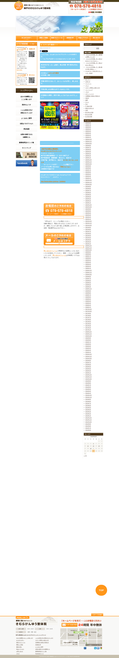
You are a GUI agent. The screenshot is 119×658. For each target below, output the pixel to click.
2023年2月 (88, 200)
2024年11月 (88, 162)
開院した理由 (43, 38)
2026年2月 (88, 135)
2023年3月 (88, 198)
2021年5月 (88, 235)
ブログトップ (88, 44)
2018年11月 (88, 288)
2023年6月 (88, 192)
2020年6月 (88, 258)
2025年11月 (88, 141)
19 (90, 448)
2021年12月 (88, 221)
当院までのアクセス (26, 123)
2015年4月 (88, 368)
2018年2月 (88, 305)
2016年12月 (88, 331)
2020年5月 (88, 260)
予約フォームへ (65, 166)
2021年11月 (88, 223)
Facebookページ (39, 653)
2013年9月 (88, 399)
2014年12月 (88, 374)
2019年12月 (88, 270)
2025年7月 (88, 147)
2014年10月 (88, 379)
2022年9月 (88, 209)
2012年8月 (88, 426)
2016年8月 (88, 340)
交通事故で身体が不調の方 (92, 96)
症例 (86, 110)
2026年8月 (88, 123)
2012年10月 (88, 422)
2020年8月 (88, 254)
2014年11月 (88, 377)
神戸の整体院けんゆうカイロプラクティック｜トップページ (31, 635)
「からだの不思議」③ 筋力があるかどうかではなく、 (26, 75)
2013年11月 (88, 397)
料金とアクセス (83, 38)
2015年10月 (88, 358)
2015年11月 (88, 356)
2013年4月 (88, 409)
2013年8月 (88, 401)
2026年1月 (88, 137)
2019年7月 (88, 278)
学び (86, 104)
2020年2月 (88, 266)
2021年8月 (88, 229)
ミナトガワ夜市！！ (50, 45)
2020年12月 (88, 245)
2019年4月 (88, 284)
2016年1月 (88, 352)
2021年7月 (88, 231)
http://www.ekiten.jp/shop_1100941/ (53, 181)
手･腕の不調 (88, 106)
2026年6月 (88, 127)
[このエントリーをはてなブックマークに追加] (98, 648)
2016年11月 (88, 334)
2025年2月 (88, 155)
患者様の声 (70, 38)
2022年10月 (88, 207)
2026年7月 (88, 125)
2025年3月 (88, 153)
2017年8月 (88, 315)
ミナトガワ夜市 (53, 73)
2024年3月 (88, 176)
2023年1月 (88, 202)
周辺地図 (26, 129)
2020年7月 (88, 256)
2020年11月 (88, 248)
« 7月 (85, 455)
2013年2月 (88, 413)
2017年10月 (88, 311)
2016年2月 (88, 350)
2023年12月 (88, 180)
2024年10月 (88, 164)
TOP (101, 590)
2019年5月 (88, 282)
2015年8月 (88, 360)
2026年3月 (88, 133)
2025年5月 (88, 149)
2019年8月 (88, 276)
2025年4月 (88, 151)
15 (99, 446)
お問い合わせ (19, 651)
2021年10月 (88, 225)
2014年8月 (88, 383)
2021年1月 (88, 243)
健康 (86, 100)
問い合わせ (96, 38)
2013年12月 (88, 395)
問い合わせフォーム (50, 251)
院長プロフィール (57, 38)
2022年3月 (88, 215)
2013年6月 (88, 405)
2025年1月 (88, 157)
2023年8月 (88, 188)
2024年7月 (88, 170)
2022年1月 (88, 219)
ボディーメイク (89, 94)
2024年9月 (88, 166)
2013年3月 (88, 411)
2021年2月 (88, 241)
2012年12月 (88, 417)
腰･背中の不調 (89, 112)
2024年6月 (88, 172)
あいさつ (87, 79)
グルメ (87, 85)
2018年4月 (88, 301)
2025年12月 (88, 139)
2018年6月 (88, 297)
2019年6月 (88, 280)
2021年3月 (88, 239)
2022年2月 (88, 217)
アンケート (88, 83)
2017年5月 (88, 321)
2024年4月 (88, 174)
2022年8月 (88, 211)
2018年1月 (88, 307)
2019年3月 (88, 286)
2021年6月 (88, 233)
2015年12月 (88, 354)
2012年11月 (88, 420)
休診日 (87, 98)
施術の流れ (19, 647)
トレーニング (89, 90)
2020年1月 (88, 268)
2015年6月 (88, 364)
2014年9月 (88, 381)
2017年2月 (88, 327)
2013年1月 (88, 415)
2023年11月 (88, 182)
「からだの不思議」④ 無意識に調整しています (26, 49)
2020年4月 (88, 262)
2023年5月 (88, 194)
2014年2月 (88, 393)
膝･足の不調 (88, 114)
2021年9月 (88, 227)
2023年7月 (88, 190)
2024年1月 (88, 178)
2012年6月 (88, 430)
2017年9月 (88, 313)
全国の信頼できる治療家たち (26, 136)
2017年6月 (88, 319)
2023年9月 (88, 186)
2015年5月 (88, 366)
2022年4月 (88, 213)
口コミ (87, 102)
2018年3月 (88, 303)
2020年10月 (88, 250)
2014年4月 (88, 391)
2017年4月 (88, 323)
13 (93, 446)
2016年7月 (88, 342)
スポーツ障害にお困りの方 (92, 88)
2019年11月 (88, 272)
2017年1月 (88, 329)
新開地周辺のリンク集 (26, 142)
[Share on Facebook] (40, 51)
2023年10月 (88, 184)
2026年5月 (88, 129)
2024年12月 (88, 160)
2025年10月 (88, 143)
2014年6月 (88, 387)
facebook (26, 163)
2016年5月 (88, 344)
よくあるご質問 (26, 118)
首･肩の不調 (88, 116)
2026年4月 (88, 131)
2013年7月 (88, 403)
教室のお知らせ (89, 108)
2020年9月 (88, 252)
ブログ (26, 155)
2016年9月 (88, 338)
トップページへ (26, 90)
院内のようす (26, 104)
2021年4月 (88, 237)
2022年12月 (88, 205)
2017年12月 (88, 309)
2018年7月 (88, 295)
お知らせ (87, 81)
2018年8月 (88, 293)
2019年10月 (88, 274)
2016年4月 (88, 346)
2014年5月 (88, 389)
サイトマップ (26, 148)
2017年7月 (88, 317)
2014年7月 (88, 385)
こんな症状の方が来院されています (26, 111)
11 (88, 446)
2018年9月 (88, 291)
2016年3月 (88, 348)
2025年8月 (88, 145)
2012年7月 (88, 428)
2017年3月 (88, 325)
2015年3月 (88, 370)
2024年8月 (88, 168)
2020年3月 (88, 264)
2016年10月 (88, 336)
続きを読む (19, 70)
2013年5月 (88, 407)
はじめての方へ (26, 38)
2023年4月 (88, 196)
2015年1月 (88, 372)
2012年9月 (88, 424)
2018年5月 (88, 299)
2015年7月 (88, 362)
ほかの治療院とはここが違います (26, 98)
